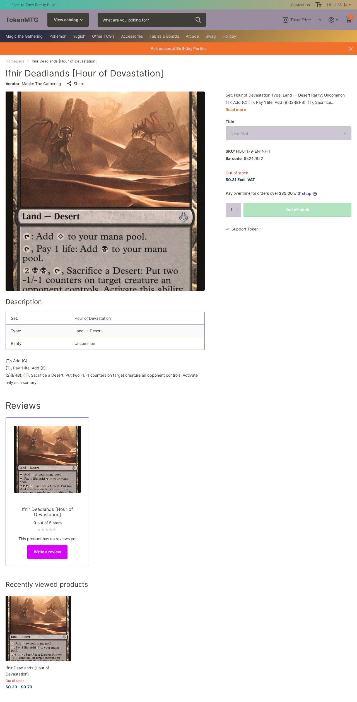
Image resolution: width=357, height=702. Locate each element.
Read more (236, 109)
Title (230, 121)
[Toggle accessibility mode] (318, 4)
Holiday (229, 36)
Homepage (15, 61)
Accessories (132, 36)
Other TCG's (103, 36)
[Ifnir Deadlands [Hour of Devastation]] (38, 628)
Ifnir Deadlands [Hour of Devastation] (27, 670)
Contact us (300, 5)
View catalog (66, 19)
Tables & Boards (164, 36)
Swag (211, 36)
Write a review (47, 551)
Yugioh (79, 36)
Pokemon (57, 36)
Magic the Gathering (24, 36)
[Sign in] (333, 20)
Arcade (192, 36)
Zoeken (198, 20)
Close (351, 48)
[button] (239, 205)
